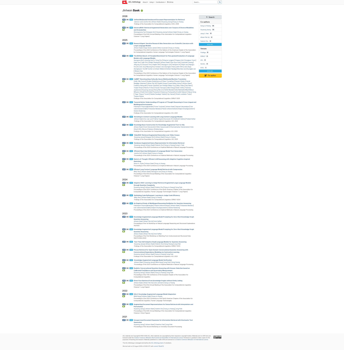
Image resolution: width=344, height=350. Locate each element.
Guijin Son (137, 62)
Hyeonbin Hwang (187, 62)
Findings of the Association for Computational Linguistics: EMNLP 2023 (157, 246)
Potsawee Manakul (154, 109)
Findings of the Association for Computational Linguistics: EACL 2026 (156, 24)
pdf (124, 19)
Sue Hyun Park (175, 62)
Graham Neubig (171, 69)
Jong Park (179, 187)
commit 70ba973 (159, 346)
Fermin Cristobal (153, 85)
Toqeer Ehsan (138, 88)
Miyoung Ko (150, 67)
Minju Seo (137, 171)
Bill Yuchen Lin (150, 69)
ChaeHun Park (160, 324)
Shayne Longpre (168, 60)
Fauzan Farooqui (160, 88)
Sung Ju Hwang (178, 22)
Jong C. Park (180, 145)
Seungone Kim (138, 60)
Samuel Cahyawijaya (182, 106)
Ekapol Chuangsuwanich (186, 109)
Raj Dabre (188, 85)
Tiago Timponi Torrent (142, 94)
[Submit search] (220, 2)
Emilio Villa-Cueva (139, 81)
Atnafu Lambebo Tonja (183, 94)
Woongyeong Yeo (140, 32)
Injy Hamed (171, 94)
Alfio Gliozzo (142, 129)
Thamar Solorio (139, 96)
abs (131, 19)
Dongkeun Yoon (190, 60)
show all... (210, 44)
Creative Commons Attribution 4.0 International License (192, 339)
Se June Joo (141, 67)
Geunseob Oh (168, 119)
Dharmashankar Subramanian (179, 127)
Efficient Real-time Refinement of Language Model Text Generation (158, 151)
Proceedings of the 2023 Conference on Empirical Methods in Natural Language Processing (163, 264)
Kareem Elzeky (180, 81)
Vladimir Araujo (162, 83)
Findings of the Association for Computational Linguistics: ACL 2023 (156, 256)
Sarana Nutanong (139, 111)
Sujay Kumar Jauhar (150, 48)
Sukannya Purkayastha (168, 92)
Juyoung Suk (148, 60)
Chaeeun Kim (179, 60)
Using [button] (151, 2)
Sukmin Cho (159, 145)
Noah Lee (184, 64)
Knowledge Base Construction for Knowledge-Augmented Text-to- (159, 125)
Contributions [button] (160, 2)
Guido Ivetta (180, 88)
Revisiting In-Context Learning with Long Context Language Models (158, 117)
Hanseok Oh (176, 64)
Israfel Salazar (181, 92)
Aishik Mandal (168, 90)
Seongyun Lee (166, 64)
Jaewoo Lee (138, 22)
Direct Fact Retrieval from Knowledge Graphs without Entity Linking (158, 281)
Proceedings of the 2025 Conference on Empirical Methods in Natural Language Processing (163, 147)
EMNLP (202, 56)
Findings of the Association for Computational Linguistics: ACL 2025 (156, 113)
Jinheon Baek (156, 22)
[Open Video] (123, 185)
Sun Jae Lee (148, 119)
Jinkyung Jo (137, 64)
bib (127, 19)
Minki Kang (159, 262)
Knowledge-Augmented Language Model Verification (153, 260)
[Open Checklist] (123, 22)
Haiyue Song (192, 92)
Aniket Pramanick (154, 92)
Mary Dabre (180, 85)
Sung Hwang (168, 244)
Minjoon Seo (139, 71)
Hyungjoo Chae (170, 67)
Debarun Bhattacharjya (155, 129)
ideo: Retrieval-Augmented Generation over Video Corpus (157, 135)
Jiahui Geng (170, 88)
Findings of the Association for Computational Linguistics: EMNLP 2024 (157, 199)
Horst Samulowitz (149, 127)
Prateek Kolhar (190, 119)
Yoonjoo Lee (159, 67)
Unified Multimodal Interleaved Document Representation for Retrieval (159, 20)
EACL (202, 68)
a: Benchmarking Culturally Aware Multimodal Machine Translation (160, 79)
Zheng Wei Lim (158, 90)
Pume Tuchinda (159, 106)
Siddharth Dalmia (179, 119)
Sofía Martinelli (179, 90)
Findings (203, 52)
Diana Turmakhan (168, 81)
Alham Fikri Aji (151, 83)
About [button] (145, 2)
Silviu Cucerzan (163, 48)
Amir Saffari (158, 221)
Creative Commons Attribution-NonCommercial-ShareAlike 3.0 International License (158, 337)
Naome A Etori (148, 88)
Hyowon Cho (147, 64)
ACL (201, 60)
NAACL (202, 64)
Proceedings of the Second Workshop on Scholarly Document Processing (158, 327)
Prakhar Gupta (158, 119)
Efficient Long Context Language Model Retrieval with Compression (158, 169)
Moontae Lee (181, 69)
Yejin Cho (144, 62)
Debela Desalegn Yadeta (158, 94)
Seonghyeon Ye (139, 69)
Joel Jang (187, 67)
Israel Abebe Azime (174, 83)
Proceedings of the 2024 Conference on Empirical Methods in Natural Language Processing (163, 210)
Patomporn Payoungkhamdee (143, 106)
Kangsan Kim (151, 32)
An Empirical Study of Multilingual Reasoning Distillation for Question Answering (162, 203)
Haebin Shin (156, 64)
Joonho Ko (146, 22)
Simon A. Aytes (139, 163)
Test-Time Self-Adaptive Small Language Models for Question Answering (160, 242)
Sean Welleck (160, 69)
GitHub (171, 2)
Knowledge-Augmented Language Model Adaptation (155, 294)
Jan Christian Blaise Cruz (167, 85)
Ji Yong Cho (158, 60)
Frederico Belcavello (140, 85)
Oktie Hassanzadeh (162, 127)
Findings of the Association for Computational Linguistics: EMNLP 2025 (157, 98)
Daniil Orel (144, 92)
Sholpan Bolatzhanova (153, 81)
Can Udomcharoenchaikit (142, 208)
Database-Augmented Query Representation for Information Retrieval (159, 143)
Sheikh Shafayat (154, 62)
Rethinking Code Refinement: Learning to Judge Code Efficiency (157, 195)
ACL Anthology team (157, 343)
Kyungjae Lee (191, 69)
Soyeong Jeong (167, 22)
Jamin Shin (179, 67)
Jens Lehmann (158, 283)
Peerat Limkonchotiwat (169, 109)
